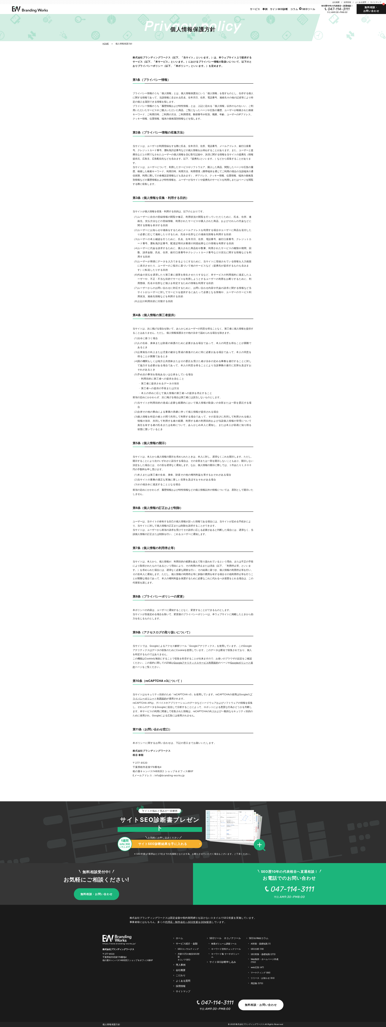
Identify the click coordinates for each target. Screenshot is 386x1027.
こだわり (180, 975)
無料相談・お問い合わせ (371, 9)
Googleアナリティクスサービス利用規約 (196, 662)
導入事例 (180, 964)
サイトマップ (375, 2)
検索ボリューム (224, 943)
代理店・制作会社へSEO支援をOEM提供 (188, 922)
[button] (260, 845)
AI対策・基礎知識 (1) (261, 943)
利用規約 (161, 698)
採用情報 (347, 2)
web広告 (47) (257, 967)
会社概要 (336, 2)
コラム (294, 9)
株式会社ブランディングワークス (250, 1024)
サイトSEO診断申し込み (222, 961)
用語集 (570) (257, 983)
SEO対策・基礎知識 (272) (263, 954)
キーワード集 (225, 955)
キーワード (226, 949)
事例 (265, 9)
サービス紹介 (187, 943)
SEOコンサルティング (188, 949)
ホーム (179, 938)
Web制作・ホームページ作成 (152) (264, 960)
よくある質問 (360, 2)
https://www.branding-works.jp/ (119, 944)
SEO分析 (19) (257, 949)
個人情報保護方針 (111, 1024)
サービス (255, 9)
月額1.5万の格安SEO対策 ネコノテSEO (188, 957)
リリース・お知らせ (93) (263, 978)
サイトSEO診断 (279, 9)
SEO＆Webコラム (258, 938)
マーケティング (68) (260, 972)
